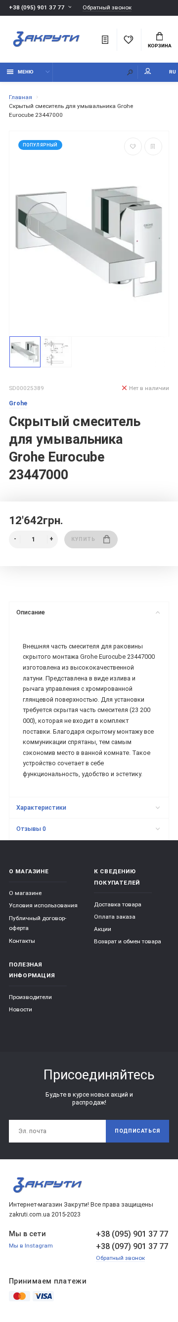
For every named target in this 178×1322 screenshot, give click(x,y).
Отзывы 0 (31, 828)
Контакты (22, 940)
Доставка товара (117, 904)
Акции (102, 929)
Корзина (160, 45)
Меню (26, 71)
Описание (30, 612)
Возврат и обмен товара (127, 941)
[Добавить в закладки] (133, 146)
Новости (20, 1009)
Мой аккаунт (148, 72)
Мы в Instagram (31, 1245)
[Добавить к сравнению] (153, 146)
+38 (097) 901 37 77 (132, 1246)
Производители (30, 997)
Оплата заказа (114, 916)
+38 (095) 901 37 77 (36, 7)
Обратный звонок (107, 7)
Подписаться (137, 1131)
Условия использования (43, 905)
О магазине (25, 893)
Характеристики (41, 807)
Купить (83, 539)
